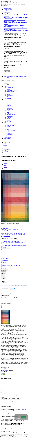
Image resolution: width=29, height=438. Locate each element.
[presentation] (16, 168)
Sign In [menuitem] (5, 77)
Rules (7, 436)
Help (2, 435)
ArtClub (7, 100)
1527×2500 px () (15, 229)
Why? (13, 303)
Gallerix (7, 428)
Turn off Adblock (5, 370)
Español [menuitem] (14, 76)
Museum (6, 83)
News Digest (7, 71)
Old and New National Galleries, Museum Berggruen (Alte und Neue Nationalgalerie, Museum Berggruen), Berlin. (13, 235)
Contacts (13, 435)
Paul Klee (6, 230)
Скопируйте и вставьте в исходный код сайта (12, 420)
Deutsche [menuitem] (22, 76)
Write (12, 289)
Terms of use (12, 436)
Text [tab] (5, 165)
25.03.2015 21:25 (5, 295)
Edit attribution (4, 228)
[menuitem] (26, 76)
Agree (23, 417)
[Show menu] (10, 1)
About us (9, 435)
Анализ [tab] (5, 167)
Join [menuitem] (8, 77)
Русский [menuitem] (6, 76)
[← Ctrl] (3, 247)
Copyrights (24, 436)
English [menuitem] (10, 76)
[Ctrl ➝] (5, 258)
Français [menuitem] (18, 76)
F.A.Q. (5, 435)
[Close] (1, 390)
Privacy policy (18, 436)
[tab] (5, 163)
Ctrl (11, 238)
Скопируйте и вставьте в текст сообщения (11, 424)
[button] (7, 8)
